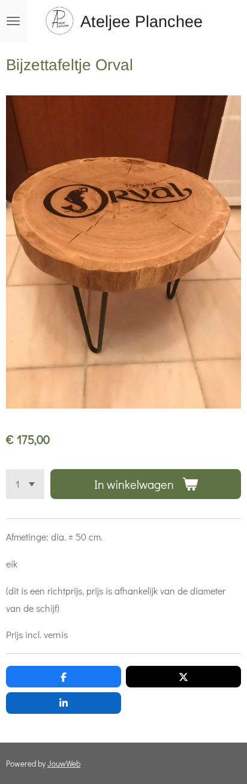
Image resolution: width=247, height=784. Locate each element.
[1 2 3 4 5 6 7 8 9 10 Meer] (25, 484)
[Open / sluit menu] (13, 21)
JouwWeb (63, 763)
